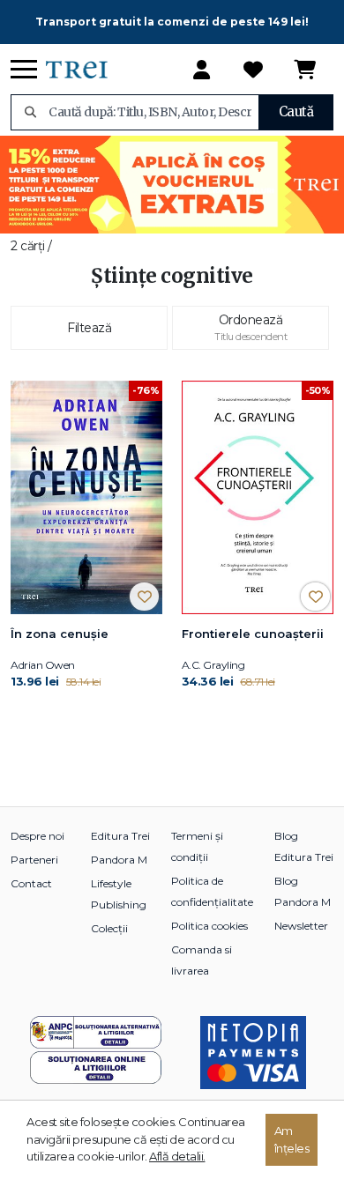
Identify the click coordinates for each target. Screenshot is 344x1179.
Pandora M (119, 859)
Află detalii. (177, 1156)
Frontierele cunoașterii (253, 634)
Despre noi (37, 835)
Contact (31, 883)
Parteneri (34, 859)
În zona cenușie (59, 634)
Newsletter (301, 925)
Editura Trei (120, 835)
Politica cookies (209, 925)
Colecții (109, 928)
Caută (296, 111)
